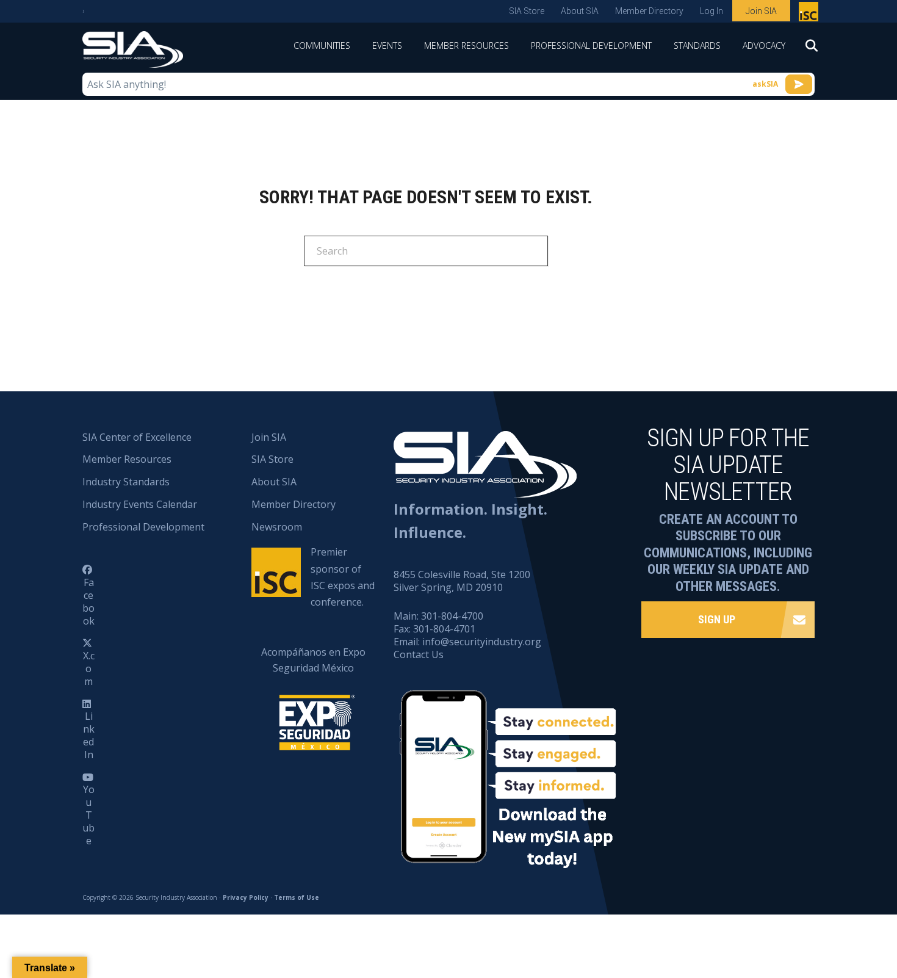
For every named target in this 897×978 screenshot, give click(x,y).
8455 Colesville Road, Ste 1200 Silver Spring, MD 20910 (462, 581)
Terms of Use (296, 897)
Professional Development (591, 45)
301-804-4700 (452, 616)
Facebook (88, 601)
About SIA (580, 11)
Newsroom (276, 527)
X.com (89, 668)
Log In (711, 11)
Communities (322, 45)
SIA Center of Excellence (137, 437)
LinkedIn (89, 735)
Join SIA (761, 11)
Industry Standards (126, 481)
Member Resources (466, 45)
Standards (697, 45)
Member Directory (649, 11)
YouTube (88, 815)
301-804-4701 (444, 629)
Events (387, 45)
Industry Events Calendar (139, 504)
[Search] (805, 49)
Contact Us (419, 654)
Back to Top (835, 908)
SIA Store (526, 11)
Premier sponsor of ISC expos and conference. (343, 577)
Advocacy (764, 45)
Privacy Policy (245, 897)
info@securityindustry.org (481, 641)
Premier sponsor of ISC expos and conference (810, 14)
